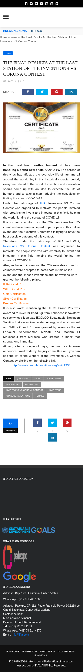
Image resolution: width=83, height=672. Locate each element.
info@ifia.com (20, 634)
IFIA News (40, 655)
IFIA (43, 203)
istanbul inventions (18, 396)
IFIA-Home (13, 651)
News (13, 37)
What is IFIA (47, 651)
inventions (31, 384)
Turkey (40, 396)
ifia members (53, 378)
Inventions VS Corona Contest (26, 246)
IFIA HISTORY (29, 651)
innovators (13, 384)
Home (3, 37)
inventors (55, 390)
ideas (37, 378)
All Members (66, 651)
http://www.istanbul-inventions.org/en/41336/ (41, 365)
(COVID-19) (22, 378)
